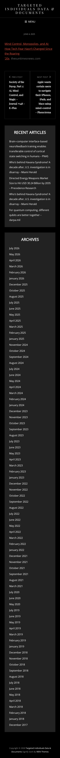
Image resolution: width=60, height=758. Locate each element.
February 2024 (17, 399)
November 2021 (18, 562)
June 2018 (14, 688)
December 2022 (18, 483)
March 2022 (16, 538)
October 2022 (17, 495)
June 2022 (14, 519)
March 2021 (16, 586)
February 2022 (17, 544)
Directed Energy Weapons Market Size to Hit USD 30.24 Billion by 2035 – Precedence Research (30, 183)
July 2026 (14, 248)
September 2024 (18, 357)
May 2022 (14, 526)
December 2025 (18, 284)
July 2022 (14, 513)
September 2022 (18, 501)
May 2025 (14, 314)
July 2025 (14, 302)
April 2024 (15, 387)
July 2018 (14, 682)
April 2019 (15, 628)
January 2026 (16, 278)
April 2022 (15, 532)
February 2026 (17, 272)
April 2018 (15, 700)
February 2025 (17, 332)
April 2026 (15, 260)
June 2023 (14, 447)
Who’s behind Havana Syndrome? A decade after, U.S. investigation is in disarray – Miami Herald (29, 167)
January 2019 (16, 646)
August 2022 (16, 507)
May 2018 (14, 694)
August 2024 (16, 363)
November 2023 (18, 417)
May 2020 (14, 604)
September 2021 (18, 574)
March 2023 (16, 465)
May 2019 (14, 622)
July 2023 (14, 441)
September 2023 (18, 429)
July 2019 (14, 610)
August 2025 (16, 296)
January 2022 (16, 550)
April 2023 (15, 459)
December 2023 (18, 411)
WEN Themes (42, 751)
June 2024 (14, 375)
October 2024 (17, 351)
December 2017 (18, 725)
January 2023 (16, 477)
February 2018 (17, 713)
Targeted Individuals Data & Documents (30, 9)
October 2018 (17, 664)
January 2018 (16, 719)
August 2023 (16, 435)
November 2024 (18, 345)
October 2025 (17, 290)
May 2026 (14, 254)
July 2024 (14, 369)
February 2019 (17, 640)
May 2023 (14, 453)
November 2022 (18, 489)
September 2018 (18, 670)
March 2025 (16, 326)
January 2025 (16, 338)
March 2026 (16, 266)
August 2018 (16, 676)
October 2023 (17, 423)
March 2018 (16, 706)
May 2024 (14, 381)
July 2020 (14, 592)
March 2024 (16, 393)
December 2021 (18, 556)
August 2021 (16, 580)
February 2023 (17, 471)
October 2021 (17, 568)
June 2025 (14, 308)
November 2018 (18, 658)
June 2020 (14, 598)
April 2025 (15, 320)
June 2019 (14, 616)
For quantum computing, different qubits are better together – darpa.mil (29, 215)
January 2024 (16, 405)
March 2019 (16, 634)
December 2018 (18, 652)
